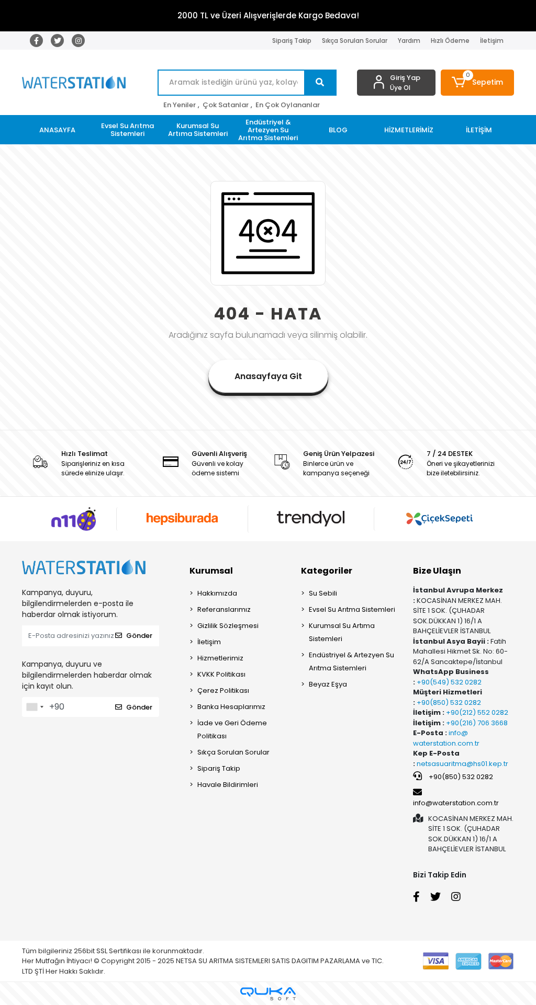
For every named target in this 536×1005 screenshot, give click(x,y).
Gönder (139, 636)
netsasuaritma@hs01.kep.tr (462, 764)
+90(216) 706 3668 (476, 723)
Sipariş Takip (291, 40)
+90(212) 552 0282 (476, 712)
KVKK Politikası (221, 674)
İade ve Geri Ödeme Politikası (232, 729)
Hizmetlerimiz (220, 658)
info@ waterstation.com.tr (446, 738)
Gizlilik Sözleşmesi (228, 626)
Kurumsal (211, 571)
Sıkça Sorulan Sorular (354, 40)
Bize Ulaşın (437, 571)
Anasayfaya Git (268, 376)
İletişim (492, 40)
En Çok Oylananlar (287, 105)
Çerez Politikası (223, 690)
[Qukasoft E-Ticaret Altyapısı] (268, 993)
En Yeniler (179, 105)
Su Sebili (323, 593)
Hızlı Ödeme (450, 40)
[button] (477, 83)
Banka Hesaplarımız (231, 707)
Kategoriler (326, 571)
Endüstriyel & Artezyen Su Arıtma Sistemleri (351, 661)
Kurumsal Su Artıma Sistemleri (342, 632)
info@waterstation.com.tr (456, 803)
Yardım (409, 40)
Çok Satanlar (226, 105)
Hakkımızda (217, 593)
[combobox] (35, 707)
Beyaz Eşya (328, 684)
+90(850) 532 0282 (448, 702)
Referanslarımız (224, 609)
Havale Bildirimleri (227, 785)
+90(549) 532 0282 (448, 682)
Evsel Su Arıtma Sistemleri (352, 609)
